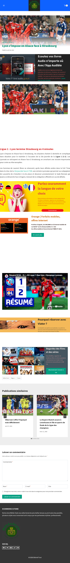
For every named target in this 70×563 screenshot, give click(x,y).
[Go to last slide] (5, 416)
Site (49, 486)
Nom (5, 486)
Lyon (19, 378)
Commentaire (8, 462)
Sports (11, 42)
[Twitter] (7, 547)
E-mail (28, 486)
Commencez (52, 210)
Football (5, 42)
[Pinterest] (18, 547)
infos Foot (6, 378)
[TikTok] (14, 547)
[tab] (31, 438)
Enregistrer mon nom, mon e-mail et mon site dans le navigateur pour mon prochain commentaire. (33, 491)
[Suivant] (64, 416)
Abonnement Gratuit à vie (56, 371)
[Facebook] (3, 547)
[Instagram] (10, 547)
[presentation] (17, 405)
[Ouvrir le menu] (4, 5)
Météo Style (14, 513)
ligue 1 (13, 378)
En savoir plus (37, 235)
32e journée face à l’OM (23, 171)
